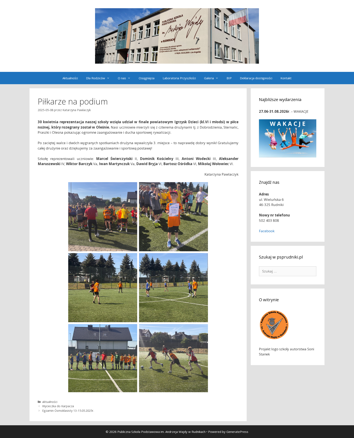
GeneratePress (237, 432)
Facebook (267, 231)
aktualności (49, 402)
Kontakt (286, 78)
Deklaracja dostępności (256, 78)
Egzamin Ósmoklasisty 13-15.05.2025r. (68, 411)
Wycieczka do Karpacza (58, 406)
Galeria (209, 78)
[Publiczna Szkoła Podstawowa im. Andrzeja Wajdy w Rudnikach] (177, 35)
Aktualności (70, 78)
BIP (229, 78)
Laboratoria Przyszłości (179, 78)
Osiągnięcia (146, 78)
